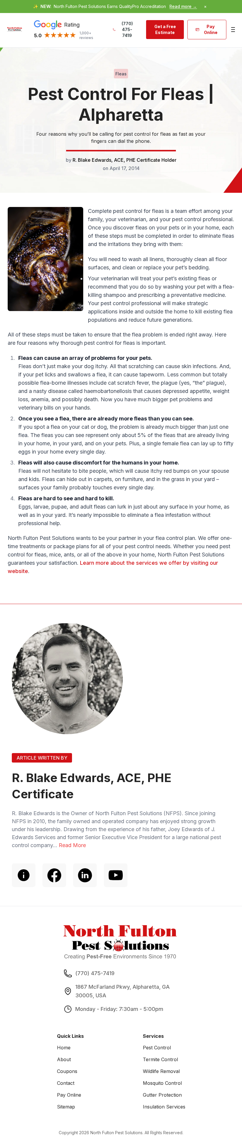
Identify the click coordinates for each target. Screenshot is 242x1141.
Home (64, 1048)
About (64, 1059)
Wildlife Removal (161, 1071)
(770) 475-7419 (127, 29)
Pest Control (157, 1048)
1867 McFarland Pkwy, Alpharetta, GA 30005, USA (122, 991)
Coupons (67, 1071)
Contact (65, 1083)
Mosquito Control (162, 1083)
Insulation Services (164, 1107)
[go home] (14, 29)
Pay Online (211, 29)
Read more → (183, 6)
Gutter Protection (162, 1095)
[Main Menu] (232, 29)
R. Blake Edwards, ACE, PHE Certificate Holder (124, 160)
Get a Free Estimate (165, 29)
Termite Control (160, 1059)
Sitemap (66, 1107)
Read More (72, 845)
